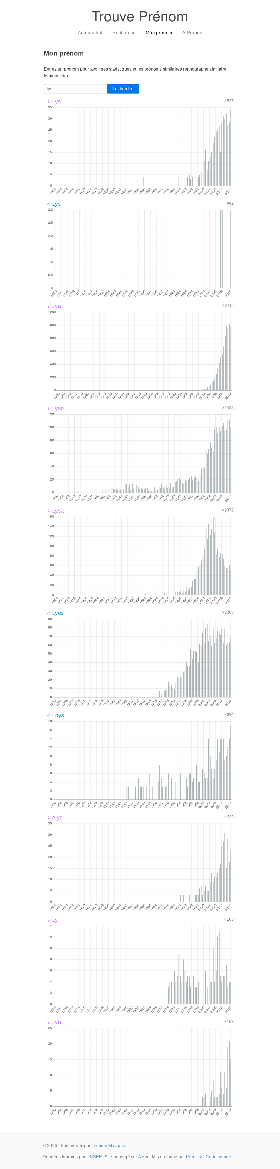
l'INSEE (94, 1157)
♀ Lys (53, 101)
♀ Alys (54, 818)
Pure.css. (195, 1157)
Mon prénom (159, 32)
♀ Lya (53, 306)
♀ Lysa (55, 511)
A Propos (192, 32)
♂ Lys (53, 204)
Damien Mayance (109, 1145)
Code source (218, 1157)
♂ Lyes (55, 613)
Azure (144, 1157)
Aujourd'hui (90, 32)
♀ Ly (52, 920)
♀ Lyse (55, 408)
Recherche (124, 32)
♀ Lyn (53, 1022)
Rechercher (123, 88)
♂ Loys (55, 715)
